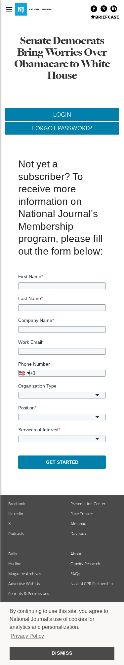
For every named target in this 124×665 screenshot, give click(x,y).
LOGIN (62, 114)
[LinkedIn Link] (113, 8)
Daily (12, 554)
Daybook (78, 533)
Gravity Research (85, 564)
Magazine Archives (24, 573)
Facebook (16, 504)
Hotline (14, 564)
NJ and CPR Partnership (91, 583)
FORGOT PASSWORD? (62, 128)
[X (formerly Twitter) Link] (104, 8)
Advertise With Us (24, 583)
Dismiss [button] (62, 653)
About (75, 554)
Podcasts (16, 533)
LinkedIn (15, 513)
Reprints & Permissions (28, 593)
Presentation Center (87, 504)
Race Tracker (81, 513)
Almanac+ (79, 523)
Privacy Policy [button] (27, 636)
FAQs (75, 573)
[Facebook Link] (94, 8)
